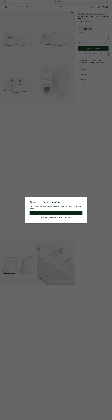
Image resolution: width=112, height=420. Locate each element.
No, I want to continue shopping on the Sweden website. (56, 217)
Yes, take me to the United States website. (56, 213)
